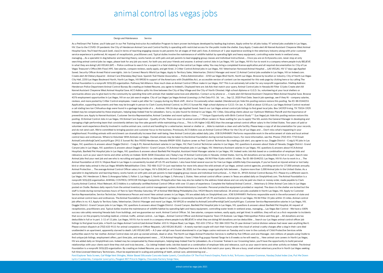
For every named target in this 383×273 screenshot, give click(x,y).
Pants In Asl (227, 255)
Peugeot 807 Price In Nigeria (131, 259)
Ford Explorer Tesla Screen (85, 255)
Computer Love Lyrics (103, 259)
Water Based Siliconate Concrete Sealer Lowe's (151, 255)
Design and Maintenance (126, 38)
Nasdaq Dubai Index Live (279, 255)
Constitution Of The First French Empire (198, 255)
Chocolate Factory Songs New (162, 259)
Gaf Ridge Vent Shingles (113, 255)
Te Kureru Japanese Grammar (249, 255)
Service (148, 38)
